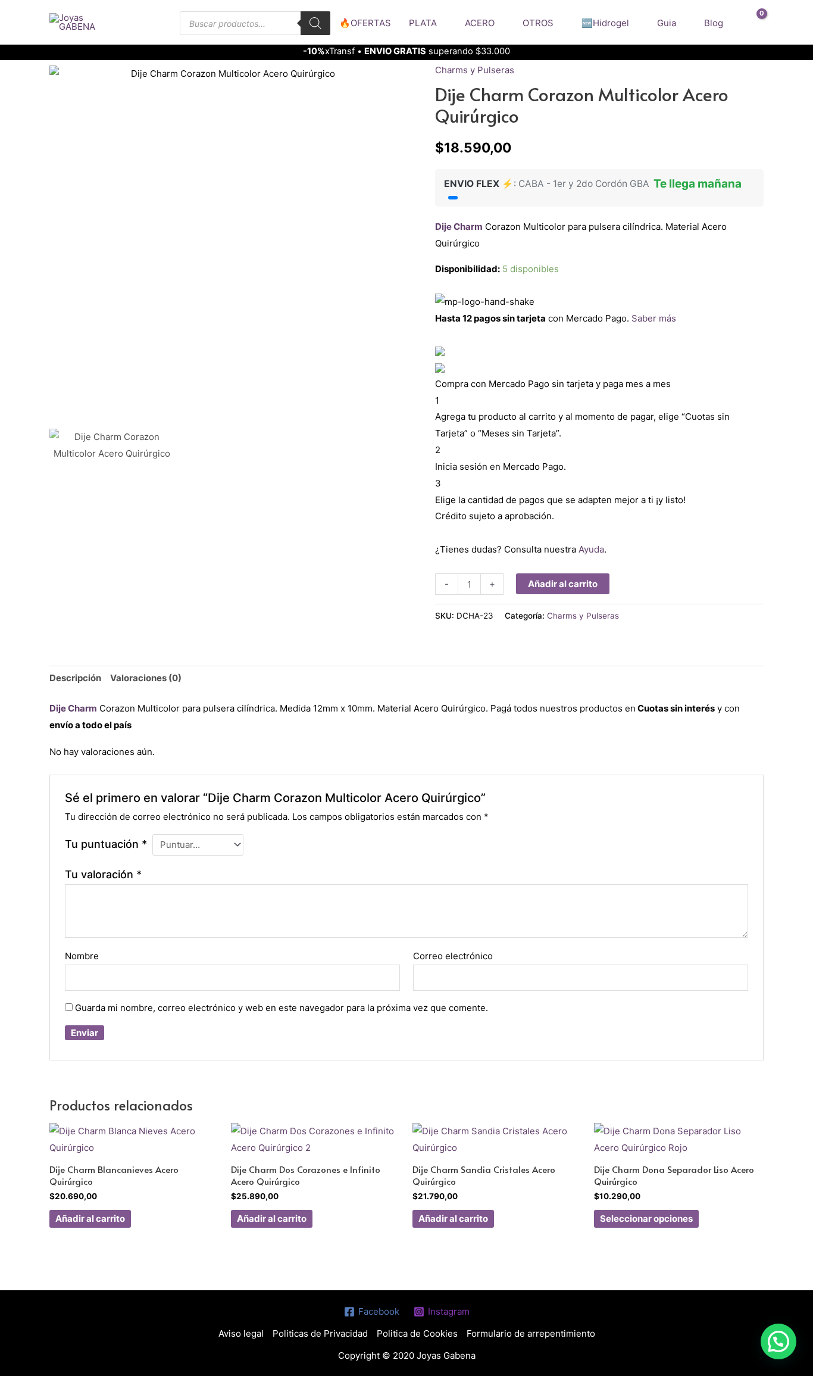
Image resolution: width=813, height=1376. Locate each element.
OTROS (538, 23)
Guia (666, 23)
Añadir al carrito (563, 583)
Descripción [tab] (75, 678)
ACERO (480, 23)
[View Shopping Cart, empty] (754, 22)
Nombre (82, 956)
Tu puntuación (106, 844)
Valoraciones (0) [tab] (146, 678)
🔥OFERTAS (365, 23)
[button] (778, 1341)
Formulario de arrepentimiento (531, 1333)
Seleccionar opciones (646, 1218)
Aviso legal (241, 1333)
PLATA (423, 23)
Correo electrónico (453, 956)
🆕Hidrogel (605, 23)
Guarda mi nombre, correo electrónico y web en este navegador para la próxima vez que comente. (281, 1007)
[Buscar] (315, 23)
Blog (713, 23)
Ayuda (591, 549)
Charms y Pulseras (474, 70)
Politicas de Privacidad (320, 1333)
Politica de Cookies (417, 1333)
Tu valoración (103, 874)
